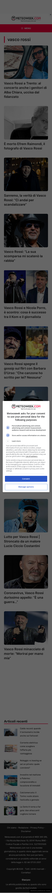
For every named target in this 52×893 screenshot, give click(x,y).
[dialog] (26, 446)
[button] (26, 441)
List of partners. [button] (32, 456)
